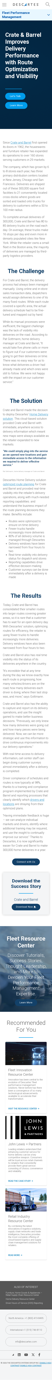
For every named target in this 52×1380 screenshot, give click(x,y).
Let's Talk (15, 96)
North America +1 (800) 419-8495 (26, 1318)
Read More (14, 1255)
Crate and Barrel (21, 142)
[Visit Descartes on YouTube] (26, 1354)
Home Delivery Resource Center (20, 1299)
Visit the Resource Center (23, 1109)
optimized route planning (18, 484)
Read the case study (20, 1181)
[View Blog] (13, 1354)
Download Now (24, 906)
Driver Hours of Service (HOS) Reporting (24, 1303)
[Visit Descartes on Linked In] (19, 1354)
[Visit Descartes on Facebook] (39, 1354)
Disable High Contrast (31, 1366)
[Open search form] (47, 4)
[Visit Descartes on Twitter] (33, 1354)
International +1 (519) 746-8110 (26, 1330)
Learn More (16, 105)
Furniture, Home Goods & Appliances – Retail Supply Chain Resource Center (24, 1294)
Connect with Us (26, 861)
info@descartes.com (26, 1341)
